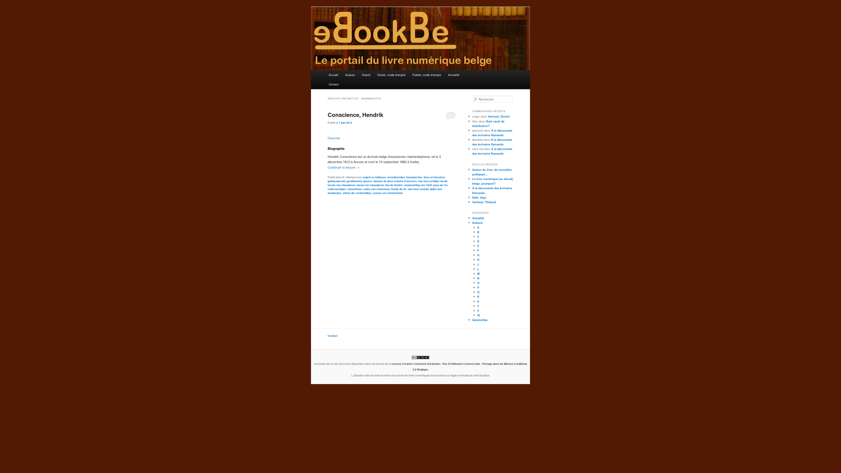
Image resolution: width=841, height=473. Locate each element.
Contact (334, 84)
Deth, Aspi (479, 197)
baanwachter (414, 177)
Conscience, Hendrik (355, 115)
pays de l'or (440, 185)
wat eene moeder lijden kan (425, 189)
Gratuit (366, 75)
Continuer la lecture (343, 167)
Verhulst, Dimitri (499, 116)
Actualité (453, 75)
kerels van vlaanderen (341, 185)
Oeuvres (334, 138)
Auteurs (350, 75)
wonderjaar (335, 193)
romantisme (354, 189)
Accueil (333, 75)
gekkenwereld (336, 181)
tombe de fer (399, 189)
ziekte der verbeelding (357, 193)
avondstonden (396, 177)
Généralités (480, 320)
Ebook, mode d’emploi (391, 75)
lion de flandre (394, 185)
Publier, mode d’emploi (426, 75)
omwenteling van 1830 (418, 185)
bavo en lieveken (434, 177)
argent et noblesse (374, 177)
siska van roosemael (377, 189)
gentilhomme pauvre (359, 181)
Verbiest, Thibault (484, 202)
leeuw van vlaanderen (370, 185)
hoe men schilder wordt (432, 181)
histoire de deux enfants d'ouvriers (395, 181)
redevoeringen (337, 189)
